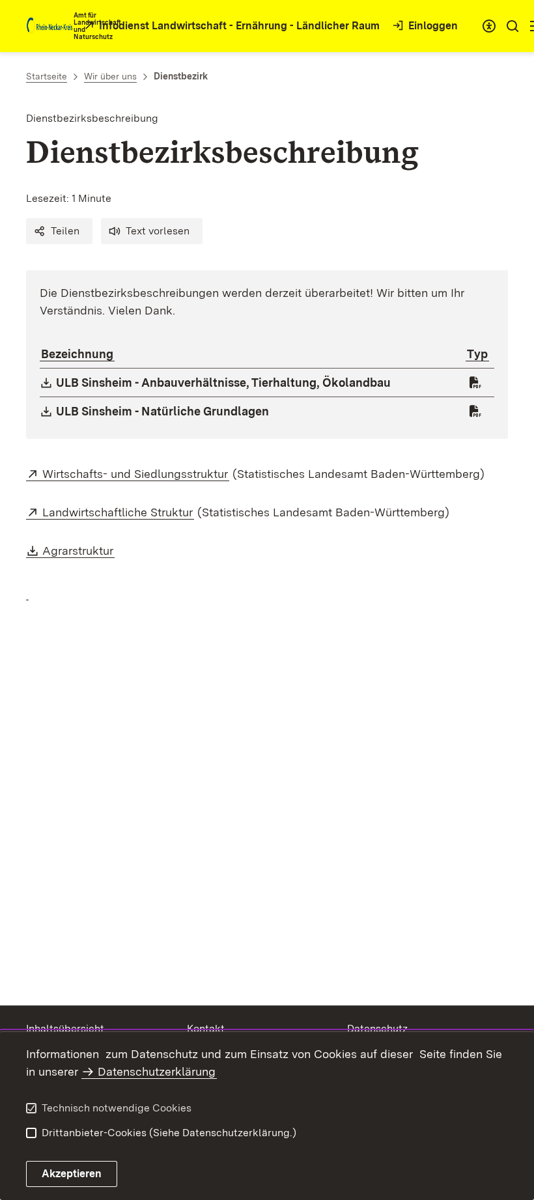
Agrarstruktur (78, 550)
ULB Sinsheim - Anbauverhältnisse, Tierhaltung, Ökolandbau (224, 382)
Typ (477, 354)
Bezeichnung (77, 354)
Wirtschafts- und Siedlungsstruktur (135, 474)
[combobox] (489, 26)
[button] (59, 231)
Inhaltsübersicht (65, 1028)
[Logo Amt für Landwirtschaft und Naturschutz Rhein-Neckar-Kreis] (50, 26)
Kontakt (206, 1028)
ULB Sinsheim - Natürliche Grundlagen (163, 411)
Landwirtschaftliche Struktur (118, 512)
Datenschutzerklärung (157, 1071)
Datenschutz (377, 1028)
